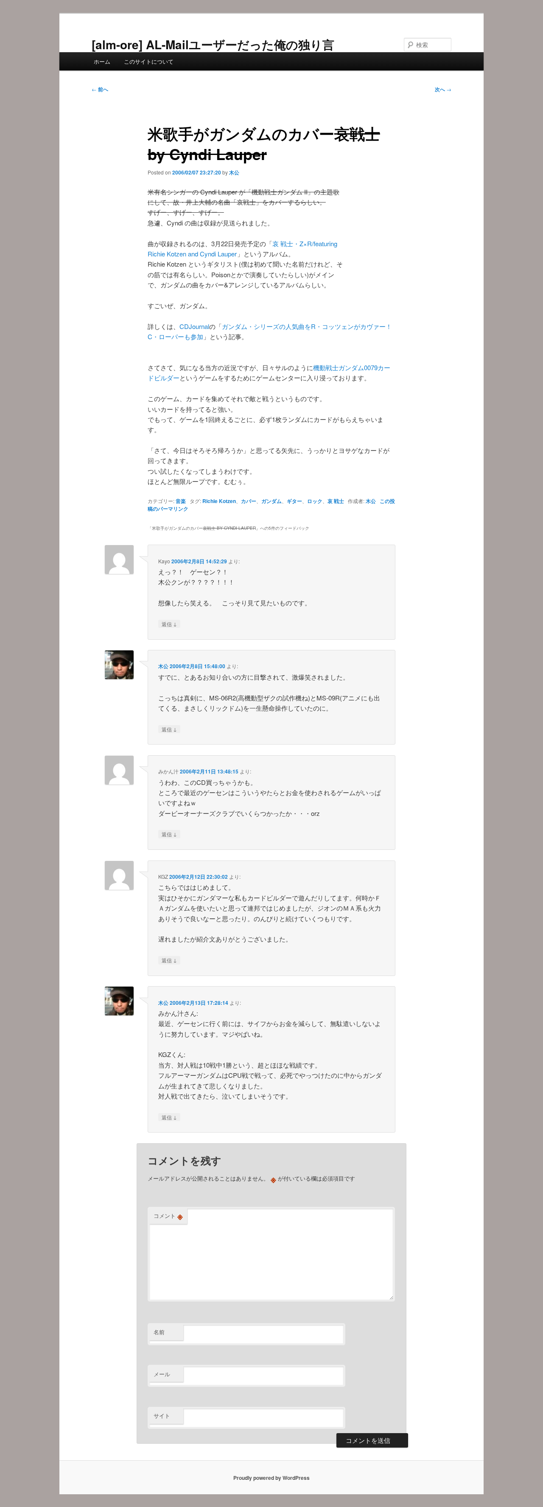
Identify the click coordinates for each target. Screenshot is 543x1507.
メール (162, 1374)
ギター (294, 501)
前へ (100, 89)
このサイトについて (149, 61)
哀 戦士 (335, 501)
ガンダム (271, 501)
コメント (168, 1216)
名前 (159, 1332)
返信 (169, 623)
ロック (314, 501)
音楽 (181, 501)
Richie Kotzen (219, 501)
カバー (248, 501)
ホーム (102, 61)
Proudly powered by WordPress (271, 1478)
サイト (162, 1415)
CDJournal (194, 326)
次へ (443, 89)
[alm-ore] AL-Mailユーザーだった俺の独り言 (213, 44)
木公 (234, 172)
